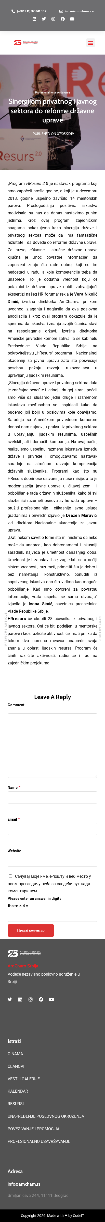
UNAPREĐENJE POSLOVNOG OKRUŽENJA (46, 1116)
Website (14, 851)
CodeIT (78, 1216)
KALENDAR (18, 1091)
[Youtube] (72, 19)
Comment (16, 705)
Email (12, 819)
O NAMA (15, 1053)
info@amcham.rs (24, 1184)
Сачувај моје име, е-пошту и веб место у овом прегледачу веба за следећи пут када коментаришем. (49, 884)
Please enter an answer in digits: (35, 898)
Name (13, 788)
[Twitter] (44, 19)
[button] (90, 42)
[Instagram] (53, 19)
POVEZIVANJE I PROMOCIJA (33, 1128)
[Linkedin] (34, 19)
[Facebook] (63, 19)
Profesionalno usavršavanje (52, 92)
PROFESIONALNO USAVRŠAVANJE (39, 1141)
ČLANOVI (16, 1066)
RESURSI (16, 1103)
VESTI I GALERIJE (24, 1079)
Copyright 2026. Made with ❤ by (47, 1216)
